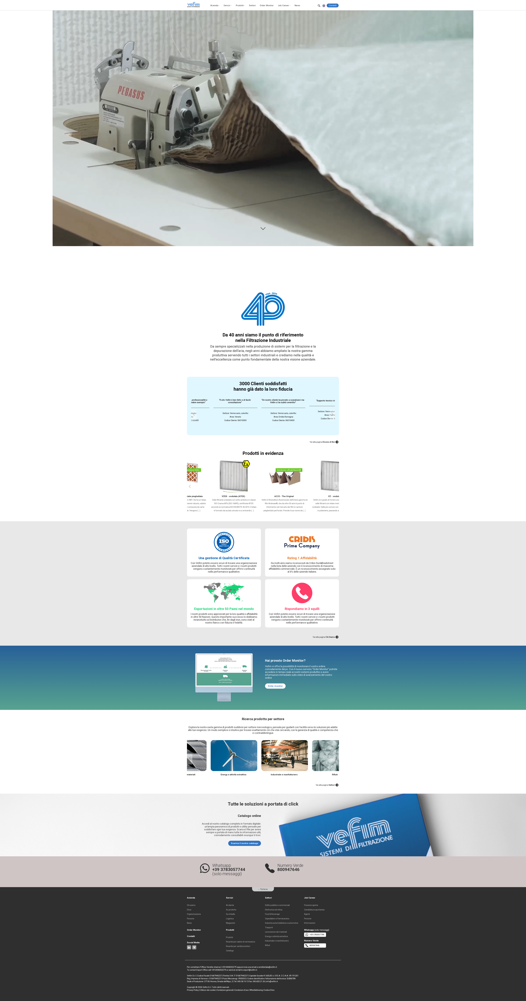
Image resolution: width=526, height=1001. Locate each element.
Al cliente (230, 905)
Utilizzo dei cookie (207, 990)
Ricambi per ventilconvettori (238, 946)
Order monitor (275, 686)
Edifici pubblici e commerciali (277, 905)
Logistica (230, 919)
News (297, 5)
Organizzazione (194, 914)
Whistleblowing (256, 990)
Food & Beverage (272, 914)
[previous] (193, 415)
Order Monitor (267, 5)
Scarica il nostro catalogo (244, 843)
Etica (189, 910)
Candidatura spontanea (314, 910)
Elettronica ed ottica (273, 910)
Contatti (333, 5)
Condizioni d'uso (241, 990)
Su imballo (230, 914)
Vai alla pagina (322, 442)
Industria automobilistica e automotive (281, 923)
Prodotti (229, 937)
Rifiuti (267, 945)
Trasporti (269, 927)
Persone (190, 919)
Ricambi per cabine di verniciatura (240, 942)
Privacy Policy (193, 990)
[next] (332, 415)
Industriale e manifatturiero (277, 941)
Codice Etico (269, 990)
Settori (252, 5)
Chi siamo (191, 905)
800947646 (314, 945)
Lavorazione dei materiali (276, 932)
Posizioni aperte (311, 905)
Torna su (264, 889)
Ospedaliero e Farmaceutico (277, 919)
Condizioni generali (225, 990)
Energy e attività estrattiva (276, 936)
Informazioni (309, 923)
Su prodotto (231, 910)
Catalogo (230, 951)
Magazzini (230, 923)
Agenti (307, 914)
